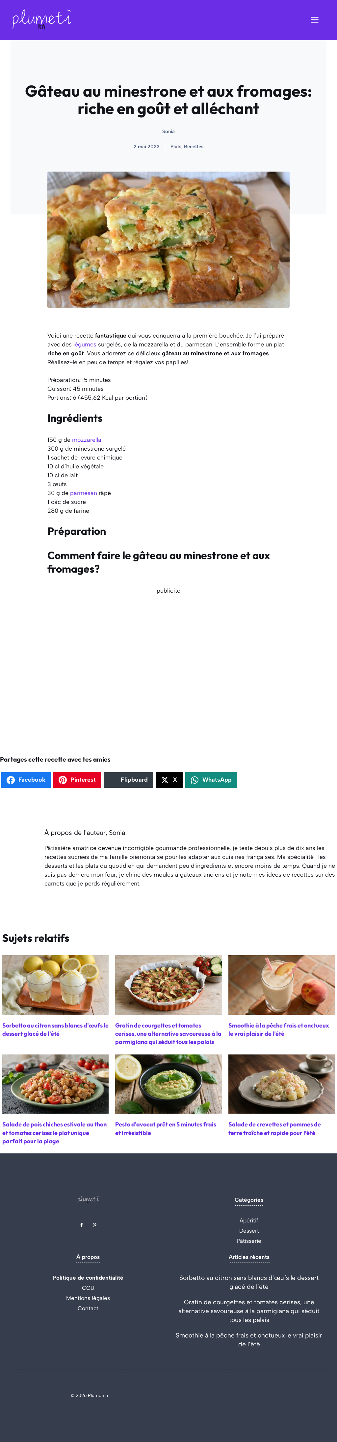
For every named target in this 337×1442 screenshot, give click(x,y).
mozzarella (86, 439)
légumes (84, 344)
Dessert (249, 1230)
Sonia (168, 131)
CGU (88, 1288)
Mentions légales (88, 1298)
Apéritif (249, 1220)
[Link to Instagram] (94, 1225)
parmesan (83, 493)
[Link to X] (81, 1225)
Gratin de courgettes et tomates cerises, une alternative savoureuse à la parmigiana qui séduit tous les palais (249, 1311)
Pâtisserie (249, 1241)
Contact (88, 1308)
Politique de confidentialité (88, 1277)
